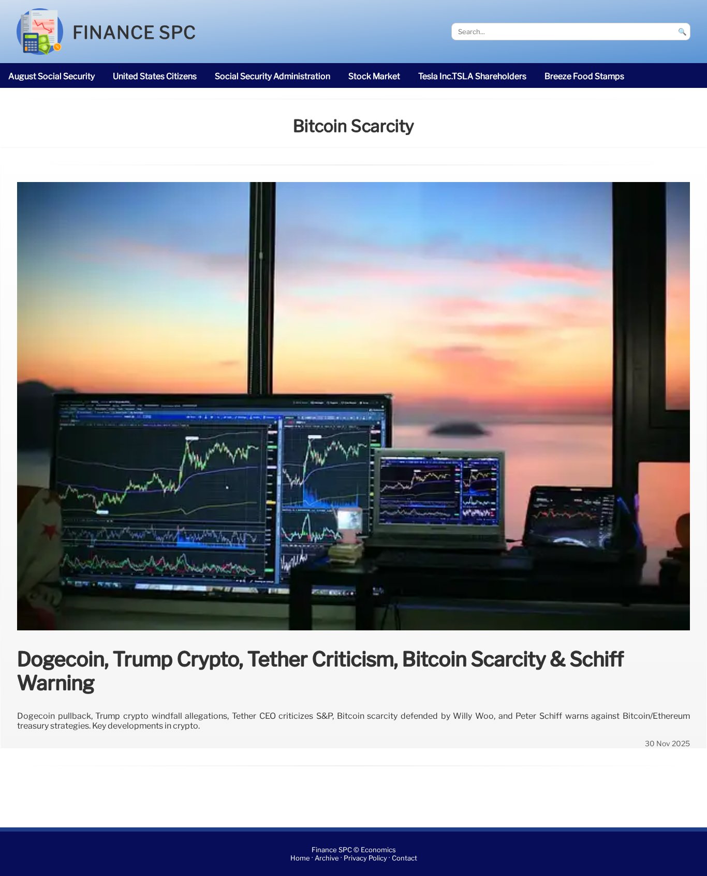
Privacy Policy (365, 858)
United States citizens (155, 76)
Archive (327, 858)
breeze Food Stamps (584, 76)
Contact (404, 858)
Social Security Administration (272, 76)
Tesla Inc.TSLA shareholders (472, 76)
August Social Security (51, 76)
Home (300, 858)
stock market (374, 76)
